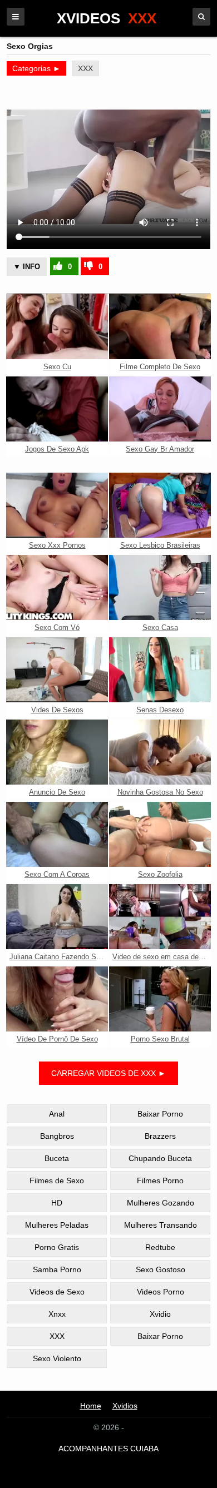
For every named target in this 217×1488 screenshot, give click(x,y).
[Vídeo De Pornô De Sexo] (57, 998)
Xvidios (124, 1405)
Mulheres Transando (160, 1225)
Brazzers (160, 1136)
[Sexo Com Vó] (57, 587)
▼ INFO (26, 266)
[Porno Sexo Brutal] (160, 998)
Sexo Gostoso (160, 1269)
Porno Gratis (56, 1247)
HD (56, 1202)
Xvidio (160, 1314)
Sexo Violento (57, 1358)
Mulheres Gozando (160, 1202)
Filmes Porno (160, 1180)
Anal (57, 1113)
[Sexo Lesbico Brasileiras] (160, 505)
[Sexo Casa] (160, 587)
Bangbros (57, 1136)
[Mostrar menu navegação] (15, 17)
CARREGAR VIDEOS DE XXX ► (108, 1073)
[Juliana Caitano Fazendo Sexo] (57, 916)
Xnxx (57, 1314)
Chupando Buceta (160, 1158)
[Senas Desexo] (160, 669)
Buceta (57, 1158)
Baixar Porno (160, 1113)
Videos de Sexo (57, 1291)
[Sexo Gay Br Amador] (160, 409)
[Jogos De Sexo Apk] (57, 409)
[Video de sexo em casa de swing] (160, 916)
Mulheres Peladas (56, 1225)
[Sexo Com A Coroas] (57, 834)
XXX (85, 68)
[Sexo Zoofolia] (160, 834)
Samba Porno (57, 1269)
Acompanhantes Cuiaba (108, 1448)
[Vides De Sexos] (57, 669)
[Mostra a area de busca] (201, 17)
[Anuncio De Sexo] (57, 752)
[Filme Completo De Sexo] (160, 326)
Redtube (160, 1247)
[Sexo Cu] (57, 326)
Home (90, 1405)
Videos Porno (160, 1291)
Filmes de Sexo (56, 1180)
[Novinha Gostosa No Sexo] (160, 752)
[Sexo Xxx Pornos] (57, 505)
